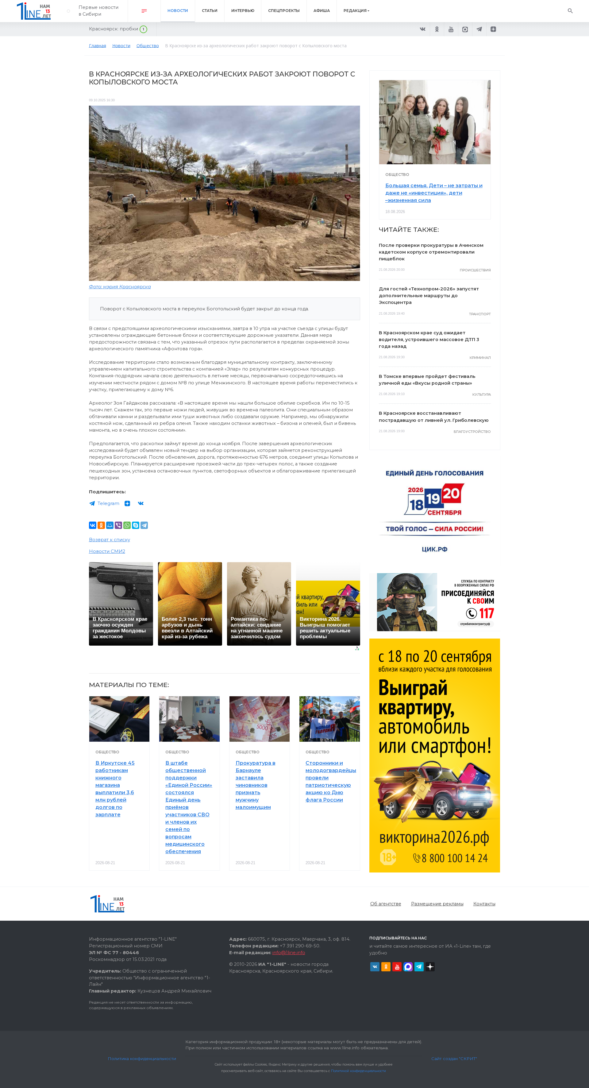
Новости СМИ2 (107, 551)
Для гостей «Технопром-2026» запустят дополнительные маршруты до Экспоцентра (429, 295)
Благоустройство (472, 431)
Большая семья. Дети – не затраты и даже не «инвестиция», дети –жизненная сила (434, 193)
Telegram (108, 503)
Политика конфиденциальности (142, 1058)
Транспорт (480, 314)
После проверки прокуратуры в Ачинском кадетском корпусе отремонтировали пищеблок (431, 252)
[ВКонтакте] (92, 525)
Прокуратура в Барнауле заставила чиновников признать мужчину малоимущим (255, 785)
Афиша (322, 10)
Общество (107, 752)
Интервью (242, 10)
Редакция (355, 10)
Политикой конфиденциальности (358, 1071)
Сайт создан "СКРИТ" (454, 1058)
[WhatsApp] (127, 525)
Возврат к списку (109, 539)
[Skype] (135, 525)
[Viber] (118, 525)
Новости (177, 10)
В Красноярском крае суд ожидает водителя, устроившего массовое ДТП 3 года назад (429, 339)
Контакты (484, 904)
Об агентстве (385, 904)
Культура (481, 394)
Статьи (210, 10)
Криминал (480, 358)
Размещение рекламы (437, 904)
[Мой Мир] (110, 525)
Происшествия (475, 270)
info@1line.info (288, 952)
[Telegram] (144, 525)
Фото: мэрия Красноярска (120, 286)
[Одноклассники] (101, 525)
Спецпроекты (284, 10)
